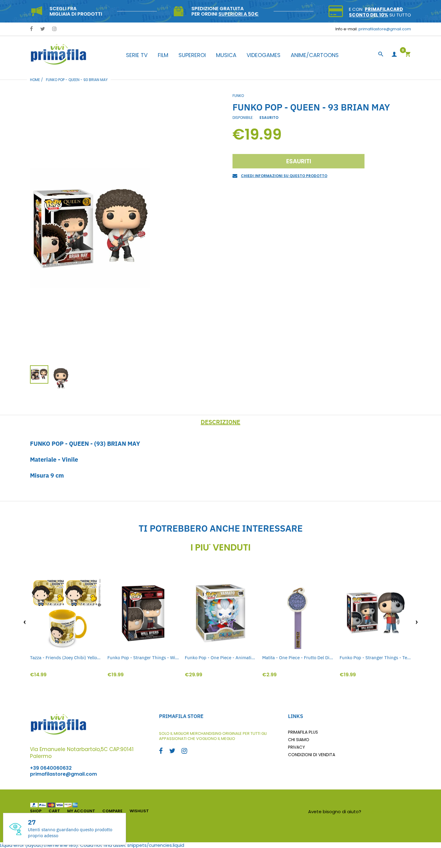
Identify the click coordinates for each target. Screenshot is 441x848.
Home (35, 79)
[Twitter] (42, 29)
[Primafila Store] (58, 54)
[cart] (407, 55)
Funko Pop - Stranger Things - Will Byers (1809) (143, 657)
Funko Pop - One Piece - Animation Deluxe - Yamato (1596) (220, 657)
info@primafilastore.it (387, 811)
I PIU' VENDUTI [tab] (220, 547)
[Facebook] (31, 29)
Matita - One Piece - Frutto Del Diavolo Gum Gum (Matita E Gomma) (298, 657)
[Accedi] (394, 54)
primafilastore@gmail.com (384, 29)
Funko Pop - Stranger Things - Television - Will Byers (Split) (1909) (375, 657)
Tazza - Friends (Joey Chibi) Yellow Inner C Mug (65, 657)
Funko (238, 95)
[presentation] (24, 622)
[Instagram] (54, 29)
